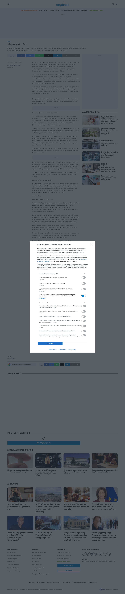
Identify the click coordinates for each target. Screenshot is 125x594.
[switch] (83, 277)
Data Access (62, 349)
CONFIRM (50, 343)
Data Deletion (53, 349)
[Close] (92, 244)
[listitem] (62, 274)
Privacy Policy (72, 349)
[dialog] (62, 297)
